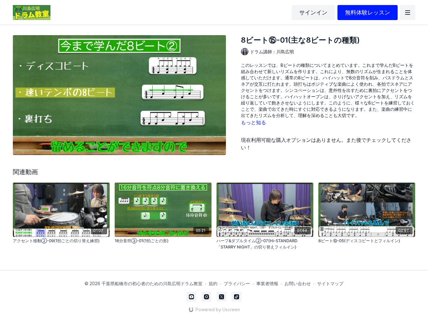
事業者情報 (267, 283)
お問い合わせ (297, 283)
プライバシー (237, 283)
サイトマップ (330, 283)
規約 (213, 283)
